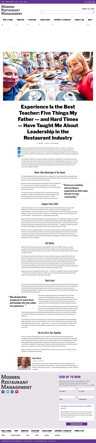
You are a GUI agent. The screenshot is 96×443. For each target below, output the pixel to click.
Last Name (81, 391)
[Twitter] (88, 2)
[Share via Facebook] (19, 148)
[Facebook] (85, 2)
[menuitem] (3, 2)
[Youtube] (93, 2)
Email (60, 399)
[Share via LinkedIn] (19, 152)
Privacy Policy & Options (84, 385)
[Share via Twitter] (19, 155)
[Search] (93, 12)
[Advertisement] (48, 36)
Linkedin (35, 361)
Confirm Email (82, 399)
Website (41, 361)
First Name (62, 391)
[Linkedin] (91, 2)
